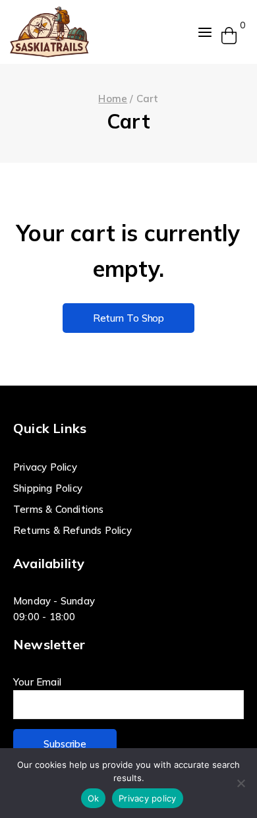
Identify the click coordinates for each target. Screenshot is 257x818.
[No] (240, 783)
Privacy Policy (45, 467)
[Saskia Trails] (49, 32)
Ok (94, 798)
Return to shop (129, 318)
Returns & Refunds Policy (72, 530)
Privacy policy (148, 798)
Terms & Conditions (58, 509)
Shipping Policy (47, 488)
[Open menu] (205, 32)
